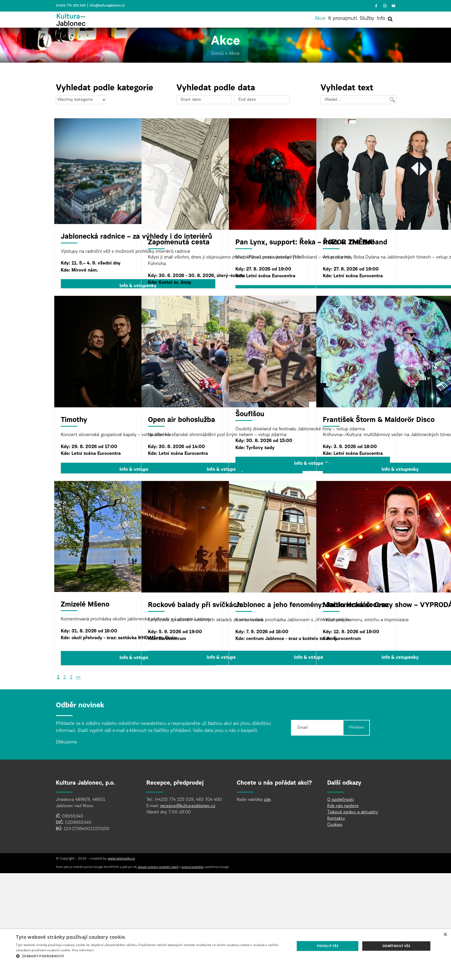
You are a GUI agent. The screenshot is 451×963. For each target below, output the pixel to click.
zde (267, 800)
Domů (217, 53)
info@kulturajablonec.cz (107, 5)
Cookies (334, 825)
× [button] (445, 935)
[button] (390, 19)
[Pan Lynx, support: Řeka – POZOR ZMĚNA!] (312, 174)
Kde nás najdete (343, 806)
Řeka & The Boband (355, 242)
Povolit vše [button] (328, 946)
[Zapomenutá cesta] (225, 174)
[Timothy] (138, 352)
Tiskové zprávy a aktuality (352, 812)
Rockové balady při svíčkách (194, 605)
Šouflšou (249, 414)
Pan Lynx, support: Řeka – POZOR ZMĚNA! (305, 242)
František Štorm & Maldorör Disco (379, 420)
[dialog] (225, 946)
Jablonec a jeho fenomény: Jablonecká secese (311, 605)
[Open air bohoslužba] (225, 352)
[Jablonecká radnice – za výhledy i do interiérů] (138, 171)
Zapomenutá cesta (179, 242)
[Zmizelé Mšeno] (138, 536)
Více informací (83, 950)
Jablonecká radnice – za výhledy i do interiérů (136, 236)
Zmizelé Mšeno (85, 604)
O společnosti (340, 800)
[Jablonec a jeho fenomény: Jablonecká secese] (312, 537)
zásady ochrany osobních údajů (158, 867)
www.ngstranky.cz (121, 858)
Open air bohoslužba (181, 420)
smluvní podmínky (192, 867)
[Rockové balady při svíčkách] (225, 537)
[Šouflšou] (312, 349)
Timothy (74, 420)
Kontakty (336, 819)
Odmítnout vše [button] (396, 946)
